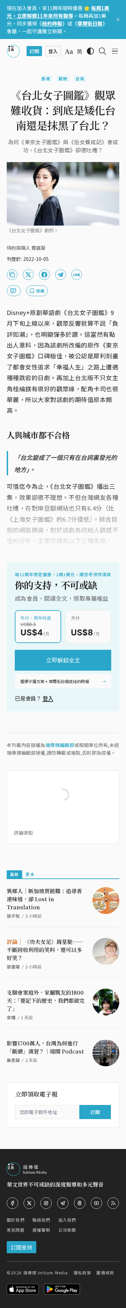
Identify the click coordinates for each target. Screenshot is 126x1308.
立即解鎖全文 (63, 660)
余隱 (11, 1017)
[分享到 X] (28, 274)
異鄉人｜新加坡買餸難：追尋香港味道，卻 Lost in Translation (44, 899)
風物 (62, 78)
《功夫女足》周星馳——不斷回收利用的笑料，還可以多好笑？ (45, 950)
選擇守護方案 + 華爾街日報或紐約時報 (54, 681)
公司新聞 (67, 1230)
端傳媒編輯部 (59, 745)
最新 (14, 874)
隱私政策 (82, 1272)
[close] (118, 19)
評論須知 (23, 832)
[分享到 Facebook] (44, 274)
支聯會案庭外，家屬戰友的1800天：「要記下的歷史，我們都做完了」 (46, 1001)
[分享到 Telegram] (60, 274)
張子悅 (13, 916)
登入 (48, 698)
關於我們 (16, 1220)
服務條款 (105, 1272)
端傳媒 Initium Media (45, 1272)
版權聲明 (41, 1230)
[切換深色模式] (90, 51)
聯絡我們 (41, 1220)
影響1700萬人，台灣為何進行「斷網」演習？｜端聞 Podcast (45, 1047)
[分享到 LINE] (76, 274)
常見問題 (16, 1230)
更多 (30, 874)
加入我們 (67, 1220)
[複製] (12, 274)
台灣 (80, 78)
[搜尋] (102, 51)
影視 (46, 78)
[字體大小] (69, 51)
